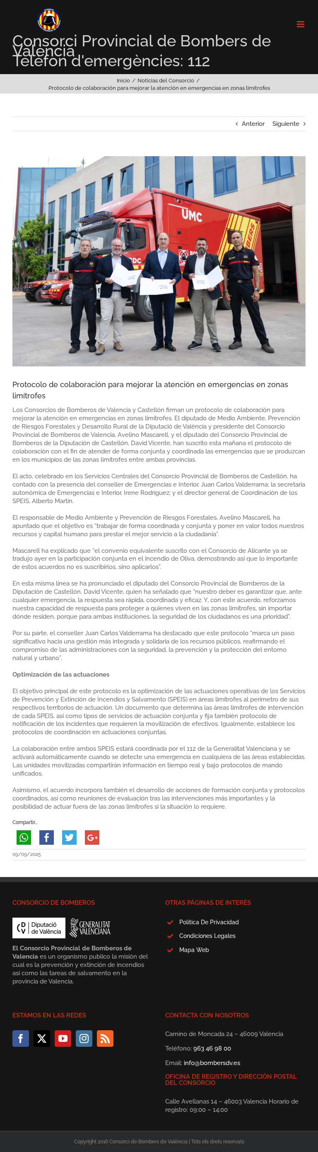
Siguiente (285, 124)
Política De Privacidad (209, 922)
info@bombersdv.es (212, 1063)
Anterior (253, 124)
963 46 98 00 (212, 1048)
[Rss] (105, 1038)
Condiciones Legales (207, 936)
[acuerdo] (159, 261)
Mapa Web (194, 950)
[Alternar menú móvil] (301, 24)
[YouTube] (63, 1038)
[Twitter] (42, 1038)
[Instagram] (84, 1038)
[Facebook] (20, 1038)
